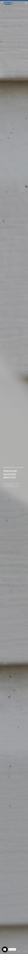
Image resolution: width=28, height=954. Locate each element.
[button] (25, 951)
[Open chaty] (5, 949)
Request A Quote (9, 485)
